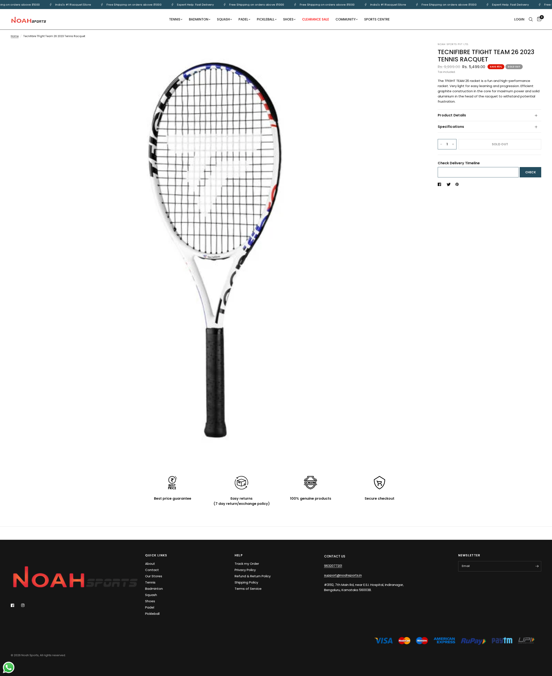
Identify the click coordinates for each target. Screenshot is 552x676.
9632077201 (333, 565)
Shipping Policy (246, 582)
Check (530, 172)
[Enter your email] (537, 566)
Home (15, 36)
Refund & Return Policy (253, 576)
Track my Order (247, 563)
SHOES (288, 19)
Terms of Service (248, 588)
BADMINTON (198, 19)
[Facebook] (15, 605)
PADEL (243, 19)
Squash (151, 595)
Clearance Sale (315, 19)
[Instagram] (26, 605)
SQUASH (223, 19)
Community (346, 19)
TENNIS (174, 19)
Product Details (452, 115)
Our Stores (153, 576)
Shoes (150, 601)
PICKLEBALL (265, 19)
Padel (149, 607)
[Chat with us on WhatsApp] (8, 667)
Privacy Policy (245, 570)
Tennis (150, 582)
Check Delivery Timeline (459, 163)
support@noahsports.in (343, 575)
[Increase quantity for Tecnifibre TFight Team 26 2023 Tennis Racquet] (453, 144)
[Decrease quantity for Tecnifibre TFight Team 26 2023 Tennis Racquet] (441, 144)
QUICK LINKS (156, 555)
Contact (152, 570)
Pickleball (152, 613)
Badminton (154, 588)
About (150, 563)
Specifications (451, 126)
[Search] (531, 19)
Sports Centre (377, 19)
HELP (239, 555)
